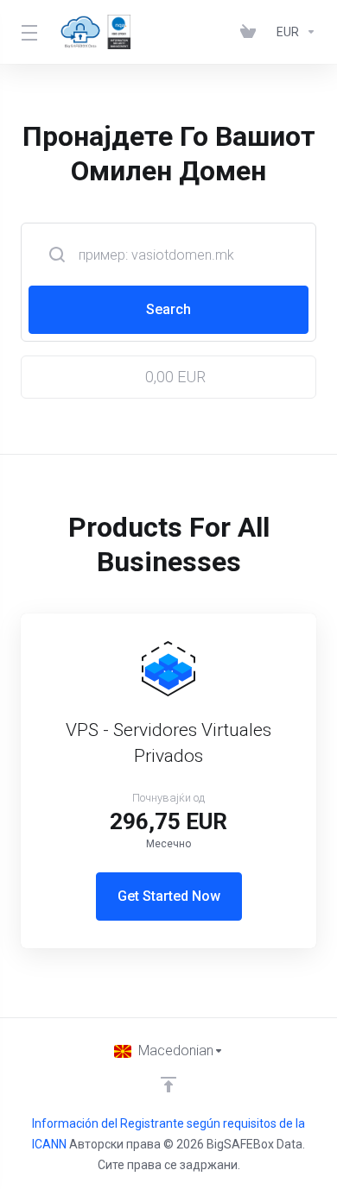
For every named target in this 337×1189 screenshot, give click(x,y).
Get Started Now (169, 896)
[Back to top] (168, 1084)
